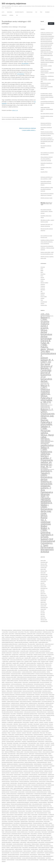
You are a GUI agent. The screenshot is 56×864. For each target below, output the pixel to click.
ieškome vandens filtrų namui (33, 640)
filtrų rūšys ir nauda (46, 645)
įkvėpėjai (45, 551)
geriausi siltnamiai (49, 727)
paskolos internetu (11, 698)
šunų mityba (12, 739)
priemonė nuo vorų (33, 666)
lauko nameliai (5, 746)
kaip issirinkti (4, 729)
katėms (37, 720)
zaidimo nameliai (18, 849)
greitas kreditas (36, 698)
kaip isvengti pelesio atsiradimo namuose (37, 670)
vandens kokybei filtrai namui (8, 642)
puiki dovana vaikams (16, 671)
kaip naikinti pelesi (12, 753)
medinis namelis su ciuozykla (13, 701)
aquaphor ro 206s (20, 664)
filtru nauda (48, 732)
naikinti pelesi (31, 753)
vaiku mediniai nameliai (45, 840)
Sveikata (42, 298)
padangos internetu (15, 703)
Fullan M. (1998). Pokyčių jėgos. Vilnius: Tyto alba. (47, 347)
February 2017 (44, 595)
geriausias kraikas (10, 741)
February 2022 (44, 571)
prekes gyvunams (10, 720)
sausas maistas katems (45, 717)
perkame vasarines (40, 783)
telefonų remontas (41, 666)
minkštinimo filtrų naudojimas (36, 631)
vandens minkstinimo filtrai (30, 664)
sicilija (11, 788)
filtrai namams (23, 638)
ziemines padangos (15, 706)
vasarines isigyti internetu (43, 779)
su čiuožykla (46, 746)
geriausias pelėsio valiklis (12, 670)
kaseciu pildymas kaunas (14, 757)
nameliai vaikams (12, 746)
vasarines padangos (6, 706)
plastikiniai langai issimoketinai (46, 404)
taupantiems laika (43, 772)
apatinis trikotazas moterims (30, 762)
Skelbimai (47, 12)
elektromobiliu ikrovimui (42, 711)
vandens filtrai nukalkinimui (20, 633)
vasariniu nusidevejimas (24, 781)
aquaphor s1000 (5, 659)
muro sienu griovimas (11, 758)
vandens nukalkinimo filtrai (45, 649)
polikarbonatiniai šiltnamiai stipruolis (36, 687)
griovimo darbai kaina (22, 760)
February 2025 (44, 564)
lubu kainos (37, 694)
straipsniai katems (22, 696)
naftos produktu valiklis (18, 788)
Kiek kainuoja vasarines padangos (13, 710)
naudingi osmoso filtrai (10, 637)
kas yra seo (48, 666)
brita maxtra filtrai (32, 743)
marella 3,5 (9, 837)
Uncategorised (44, 301)
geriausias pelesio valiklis (34, 682)
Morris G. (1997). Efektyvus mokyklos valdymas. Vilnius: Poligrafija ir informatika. (46, 392)
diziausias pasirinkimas (7, 778)
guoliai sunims (5, 717)
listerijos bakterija (9, 689)
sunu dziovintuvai (21, 717)
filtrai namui (29, 645)
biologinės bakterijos (19, 734)
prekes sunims (5, 727)
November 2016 (44, 597)
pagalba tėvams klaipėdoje (12, 764)
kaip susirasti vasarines (22, 783)
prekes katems (49, 725)
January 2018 (43, 586)
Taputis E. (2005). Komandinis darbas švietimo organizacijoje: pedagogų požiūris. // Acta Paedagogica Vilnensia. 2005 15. (47, 485)
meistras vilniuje (41, 713)
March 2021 (43, 572)
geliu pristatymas (31, 760)
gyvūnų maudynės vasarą (22, 831)
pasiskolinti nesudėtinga (37, 790)
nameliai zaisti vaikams (25, 755)
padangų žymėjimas (17, 630)
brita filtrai (11, 835)
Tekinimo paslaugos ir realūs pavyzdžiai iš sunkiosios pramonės (47, 189)
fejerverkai (29, 732)
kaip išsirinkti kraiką (47, 833)
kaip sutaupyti (36, 724)
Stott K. (48, 470)
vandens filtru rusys (20, 658)
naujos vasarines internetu (23, 779)
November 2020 (44, 576)
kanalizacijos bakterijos (38, 734)
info (43, 718)
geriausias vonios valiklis (11, 677)
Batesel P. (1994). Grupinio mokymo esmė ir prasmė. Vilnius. (45, 323)
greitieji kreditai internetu (42, 791)
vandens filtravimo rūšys (40, 630)
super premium (5, 715)
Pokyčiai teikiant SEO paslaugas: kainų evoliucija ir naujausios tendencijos (46, 48)
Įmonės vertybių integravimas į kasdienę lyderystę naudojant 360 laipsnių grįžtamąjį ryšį (47, 38)
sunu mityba (30, 724)
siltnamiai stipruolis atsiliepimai (21, 687)
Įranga (42, 281)
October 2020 (43, 578)
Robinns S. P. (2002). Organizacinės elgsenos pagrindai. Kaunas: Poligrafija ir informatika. (48, 417)
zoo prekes (24, 744)
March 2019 (43, 584)
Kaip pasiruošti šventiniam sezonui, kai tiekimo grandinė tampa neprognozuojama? (47, 43)
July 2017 (42, 590)
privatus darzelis (17, 692)
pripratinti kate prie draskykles (40, 793)
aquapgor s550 (51, 658)
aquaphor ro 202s (12, 664)
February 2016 (44, 604)
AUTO (3, 12)
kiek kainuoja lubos (30, 694)
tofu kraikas (29, 718)
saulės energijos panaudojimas (45, 442)
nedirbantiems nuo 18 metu (39, 786)
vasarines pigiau (17, 774)
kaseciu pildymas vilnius (6, 851)
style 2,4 (5, 744)
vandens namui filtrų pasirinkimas (21, 642)
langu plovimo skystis (40, 704)
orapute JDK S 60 (36, 758)
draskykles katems (32, 699)
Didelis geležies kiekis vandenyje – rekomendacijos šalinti (47, 109)
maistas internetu (37, 731)
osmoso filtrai (5, 631)
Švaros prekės (44, 296)
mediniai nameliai (39, 744)
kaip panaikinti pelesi (33, 847)
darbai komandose (46, 333)
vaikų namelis (47, 744)
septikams (31, 757)
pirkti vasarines (51, 776)
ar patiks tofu (10, 722)
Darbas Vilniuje (8, 748)
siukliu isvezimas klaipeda (32, 842)
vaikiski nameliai (27, 746)
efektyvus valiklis (19, 751)
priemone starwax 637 (37, 750)
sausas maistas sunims (37, 718)
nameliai (52, 744)
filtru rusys (4, 743)
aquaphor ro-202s (28, 661)
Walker (44, 526)
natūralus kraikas (23, 835)
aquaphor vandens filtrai (7, 652)
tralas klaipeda (41, 748)
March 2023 (43, 569)
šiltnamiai (46, 736)
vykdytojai (45, 521)
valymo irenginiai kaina (10, 767)
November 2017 (44, 588)
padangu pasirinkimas (20, 708)
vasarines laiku (27, 772)
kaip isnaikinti (4, 753)
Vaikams (42, 303)
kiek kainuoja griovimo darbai (41, 753)
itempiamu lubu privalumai (26, 692)
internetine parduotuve (12, 725)
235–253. (45, 314)
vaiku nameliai (35, 746)
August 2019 (43, 581)
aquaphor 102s (5, 664)
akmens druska (34, 788)
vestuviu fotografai (5, 852)
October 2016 (43, 598)
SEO (36, 12)
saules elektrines (45, 440)
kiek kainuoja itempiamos (20, 694)
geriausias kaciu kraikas (16, 673)
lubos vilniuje (51, 694)
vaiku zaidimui (30, 689)
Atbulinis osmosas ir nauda (46, 198)
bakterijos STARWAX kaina (10, 751)
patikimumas (29, 758)
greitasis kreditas (28, 698)
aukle (3, 767)
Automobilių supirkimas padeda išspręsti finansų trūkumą (46, 183)
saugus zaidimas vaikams (41, 685)
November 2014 (44, 621)
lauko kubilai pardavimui (23, 666)
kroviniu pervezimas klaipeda (31, 748)
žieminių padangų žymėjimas (28, 630)
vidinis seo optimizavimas (28, 684)
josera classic (25, 682)
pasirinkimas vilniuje (46, 691)
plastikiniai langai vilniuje (45, 406)
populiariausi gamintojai (11, 784)
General (11, 15)
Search (42, 21)
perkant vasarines (50, 781)
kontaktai (32, 722)
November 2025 (44, 562)
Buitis (42, 272)
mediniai (14, 838)
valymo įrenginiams (24, 757)
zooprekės (24, 741)
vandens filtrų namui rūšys (45, 640)
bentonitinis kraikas (22, 718)
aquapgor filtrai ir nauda (32, 656)
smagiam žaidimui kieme (27, 671)
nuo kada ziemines (11, 687)
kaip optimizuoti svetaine (39, 684)
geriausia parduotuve (41, 817)
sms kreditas (48, 786)
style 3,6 (10, 744)
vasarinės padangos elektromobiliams (19, 678)
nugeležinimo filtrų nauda (28, 647)
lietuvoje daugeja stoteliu (42, 677)
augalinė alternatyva (18, 722)
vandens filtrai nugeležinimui (40, 647)
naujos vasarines (9, 774)
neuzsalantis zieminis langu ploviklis (18, 704)
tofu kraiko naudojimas (43, 814)
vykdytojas (46, 523)
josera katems (36, 715)
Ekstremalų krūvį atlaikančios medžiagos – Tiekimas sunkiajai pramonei (47, 247)
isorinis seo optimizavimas (16, 684)
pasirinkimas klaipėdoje (47, 764)
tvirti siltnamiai (23, 729)
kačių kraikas (25, 739)
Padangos (43, 284)
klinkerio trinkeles (17, 750)
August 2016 (43, 600)
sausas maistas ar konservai (25, 701)
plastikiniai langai (44, 403)
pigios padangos (41, 703)
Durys (42, 275)
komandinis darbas (46, 379)
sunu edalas (18, 715)
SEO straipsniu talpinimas (7, 630)
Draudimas (9, 12)
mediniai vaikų (20, 838)
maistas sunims (12, 738)
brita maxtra (39, 835)
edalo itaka (15, 724)
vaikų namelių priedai (43, 849)
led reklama (51, 729)
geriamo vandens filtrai (31, 663)
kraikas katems (41, 741)
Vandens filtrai (44, 305)
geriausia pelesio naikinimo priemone (39, 784)
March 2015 (43, 618)
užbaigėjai (45, 498)
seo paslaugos (25, 63)
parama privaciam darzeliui (28, 691)
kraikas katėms (32, 739)
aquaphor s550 (23, 663)
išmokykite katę (20, 713)
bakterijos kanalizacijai (30, 685)
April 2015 (43, 616)
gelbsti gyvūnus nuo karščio (41, 738)
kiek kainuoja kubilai (42, 675)
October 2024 (43, 567)
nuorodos (46, 722)
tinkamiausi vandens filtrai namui (43, 638)
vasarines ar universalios (28, 771)
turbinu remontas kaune (12, 696)
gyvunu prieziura (18, 720)
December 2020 (44, 574)
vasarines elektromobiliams (34, 776)
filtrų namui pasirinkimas (45, 637)
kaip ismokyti (27, 727)
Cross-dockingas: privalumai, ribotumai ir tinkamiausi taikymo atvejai (47, 103)
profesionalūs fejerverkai (32, 741)
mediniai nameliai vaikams (33, 767)
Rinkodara (43, 289)
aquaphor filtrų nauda (14, 656)
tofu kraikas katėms (31, 744)
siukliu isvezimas (9, 750)
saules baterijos (45, 438)
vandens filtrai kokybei (31, 638)
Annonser (4, 15)
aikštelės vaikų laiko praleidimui (39, 671)
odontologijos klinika (50, 713)
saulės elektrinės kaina (47, 441)
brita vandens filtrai (32, 736)
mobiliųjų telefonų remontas (16, 675)
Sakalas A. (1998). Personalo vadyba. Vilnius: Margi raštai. (47, 431)
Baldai (42, 270)
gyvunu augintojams (27, 720)
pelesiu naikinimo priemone (22, 753)
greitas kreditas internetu (45, 698)
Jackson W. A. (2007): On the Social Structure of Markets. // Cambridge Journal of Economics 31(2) (47, 368)
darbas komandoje (46, 337)
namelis (38, 840)
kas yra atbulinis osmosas (28, 635)
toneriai (46, 755)
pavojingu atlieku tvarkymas (11, 760)
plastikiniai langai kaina (45, 405)
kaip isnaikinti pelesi (10, 786)
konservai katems (5, 718)
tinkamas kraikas (48, 741)
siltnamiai (4, 696)
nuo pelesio (52, 765)
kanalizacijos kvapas (28, 734)
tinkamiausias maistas (28, 731)
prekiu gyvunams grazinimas (30, 711)
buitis (8, 685)
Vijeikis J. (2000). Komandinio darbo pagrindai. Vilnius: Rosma (46, 511)
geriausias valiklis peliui (24, 680)
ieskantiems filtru (35, 732)
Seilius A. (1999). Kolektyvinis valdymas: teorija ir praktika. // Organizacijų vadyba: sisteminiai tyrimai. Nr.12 (47, 457)
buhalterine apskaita (17, 691)
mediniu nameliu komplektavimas (37, 755)
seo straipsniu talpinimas (45, 651)
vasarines (21, 772)
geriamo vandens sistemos (13, 651)
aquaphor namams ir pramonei (40, 654)
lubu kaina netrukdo (37, 692)
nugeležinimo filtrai (41, 664)
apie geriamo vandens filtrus (16, 635)
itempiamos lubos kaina (10, 694)
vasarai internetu (5, 783)
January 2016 (43, 605)
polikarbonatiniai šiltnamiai (13, 729)
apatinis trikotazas (39, 760)
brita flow (14, 744)
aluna (38, 743)
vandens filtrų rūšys (40, 644)
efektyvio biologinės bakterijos (12, 736)
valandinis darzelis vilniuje (27, 715)
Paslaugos (43, 286)
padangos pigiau (23, 706)
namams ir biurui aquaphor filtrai (30, 659)
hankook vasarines (6, 776)
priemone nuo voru (13, 666)
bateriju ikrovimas (22, 758)
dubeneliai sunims (13, 717)
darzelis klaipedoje (5, 857)
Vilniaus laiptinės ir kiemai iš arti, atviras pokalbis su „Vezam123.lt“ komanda (47, 158)
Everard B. (46, 340)
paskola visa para (28, 786)
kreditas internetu (13, 699)
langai (42, 382)
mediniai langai (46, 382)
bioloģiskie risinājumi (38, 689)
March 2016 (43, 602)
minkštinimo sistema (47, 631)
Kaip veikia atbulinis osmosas (47, 113)
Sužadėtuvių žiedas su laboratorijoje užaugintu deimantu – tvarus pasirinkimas (47, 241)
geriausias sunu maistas (21, 738)
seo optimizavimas (26, 117)
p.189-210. (46, 402)
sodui (26, 736)
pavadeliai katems (33, 725)
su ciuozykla (40, 746)
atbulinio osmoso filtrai (34, 651)
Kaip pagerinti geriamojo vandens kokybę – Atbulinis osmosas (46, 211)
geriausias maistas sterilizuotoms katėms (44, 673)
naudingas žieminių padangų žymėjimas (36, 678)
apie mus (36, 722)
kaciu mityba (13, 713)
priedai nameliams (45, 837)
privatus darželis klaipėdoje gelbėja (26, 764)
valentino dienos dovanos (18, 762)
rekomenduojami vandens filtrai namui (9, 644)
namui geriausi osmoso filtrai (21, 645)
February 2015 (44, 619)
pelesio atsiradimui (26, 784)
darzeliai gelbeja (38, 691)
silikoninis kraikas (13, 718)
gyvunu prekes (36, 696)
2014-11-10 (15, 110)
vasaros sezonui (42, 781)
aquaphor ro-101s (35, 658)
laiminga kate (29, 696)
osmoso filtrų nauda (13, 631)
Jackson (44, 357)
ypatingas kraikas (34, 727)
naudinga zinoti (51, 774)
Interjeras (43, 279)
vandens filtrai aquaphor (40, 652)
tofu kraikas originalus (18, 711)
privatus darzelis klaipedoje (21, 767)
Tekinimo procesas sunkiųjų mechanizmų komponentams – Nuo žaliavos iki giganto (47, 133)
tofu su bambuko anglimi (48, 710)
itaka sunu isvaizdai (23, 724)
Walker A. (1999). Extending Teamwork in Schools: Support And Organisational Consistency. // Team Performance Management (48, 539)
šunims (33, 720)
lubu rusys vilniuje (44, 694)
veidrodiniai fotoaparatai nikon (44, 788)
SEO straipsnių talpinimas (14, 3)
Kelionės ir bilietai (19, 12)
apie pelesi (19, 784)
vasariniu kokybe (25, 774)
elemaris (19, 744)
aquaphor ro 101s (48, 663)
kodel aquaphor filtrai (42, 659)
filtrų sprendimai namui (21, 640)
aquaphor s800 (28, 658)
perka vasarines (14, 776)
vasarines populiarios (42, 774)
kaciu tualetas (36, 717)
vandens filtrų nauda (31, 633)
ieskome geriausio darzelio (7, 692)
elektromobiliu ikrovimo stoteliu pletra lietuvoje (26, 677)
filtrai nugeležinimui (50, 630)
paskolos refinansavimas (23, 699)
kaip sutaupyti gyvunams (42, 812)
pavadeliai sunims (42, 725)
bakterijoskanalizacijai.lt (42, 762)
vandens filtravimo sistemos (33, 637)
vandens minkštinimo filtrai (16, 647)
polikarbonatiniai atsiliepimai (32, 729)
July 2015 (42, 611)
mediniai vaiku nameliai (14, 755)
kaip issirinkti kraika (31, 738)
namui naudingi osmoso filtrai (40, 635)
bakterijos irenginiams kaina (17, 845)
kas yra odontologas (23, 743)
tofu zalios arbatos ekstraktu (7, 711)
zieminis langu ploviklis (30, 704)
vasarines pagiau (13, 779)
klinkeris (40, 751)
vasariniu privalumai (44, 778)
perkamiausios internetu (16, 833)
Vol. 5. (44, 519)
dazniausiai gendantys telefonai (28, 673)
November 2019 (44, 579)
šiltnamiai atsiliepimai (43, 729)
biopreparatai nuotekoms (27, 750)
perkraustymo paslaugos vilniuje (30, 713)
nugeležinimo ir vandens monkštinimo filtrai (30, 649)
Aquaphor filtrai (44, 171)
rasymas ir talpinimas (38, 771)
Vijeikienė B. (46, 502)
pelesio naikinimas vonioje (48, 751)
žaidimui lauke (20, 746)
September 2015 (44, 607)
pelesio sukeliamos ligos (19, 786)
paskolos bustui (50, 711)
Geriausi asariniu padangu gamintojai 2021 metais (31, 710)
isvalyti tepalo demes (36, 701)
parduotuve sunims (24, 769)
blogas (9, 732)
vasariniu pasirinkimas (23, 776)
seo (20, 117)
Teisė (41, 12)
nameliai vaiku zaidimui (6, 842)
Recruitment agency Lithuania (19, 748)
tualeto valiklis (37, 757)
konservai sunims (29, 717)
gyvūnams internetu (40, 739)
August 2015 (43, 609)
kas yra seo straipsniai (44, 682)
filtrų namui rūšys (31, 644)
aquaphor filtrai (16, 652)
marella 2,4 (47, 743)
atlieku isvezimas (43, 767)
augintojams (4, 732)
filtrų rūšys (26, 631)
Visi (17, 15)
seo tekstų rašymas (16, 119)
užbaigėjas (46, 500)
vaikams (11, 685)
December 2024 (44, 565)
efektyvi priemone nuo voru (35, 680)
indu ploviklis (4, 854)
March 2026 (43, 560)
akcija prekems (42, 727)
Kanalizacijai (29, 12)
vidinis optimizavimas (44, 696)
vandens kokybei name (43, 642)
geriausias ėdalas (45, 731)
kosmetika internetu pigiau (7, 762)
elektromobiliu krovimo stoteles (35, 805)
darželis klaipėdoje (37, 764)
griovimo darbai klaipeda (18, 844)
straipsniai (13, 732)
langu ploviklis (49, 704)
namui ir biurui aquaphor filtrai (16, 659)
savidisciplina (47, 445)
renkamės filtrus (19, 731)
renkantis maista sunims (7, 790)
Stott (43, 470)
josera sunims (43, 715)
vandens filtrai (5, 651)
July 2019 (42, 583)
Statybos (42, 294)
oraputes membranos (45, 758)
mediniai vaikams (49, 838)
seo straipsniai (8, 119)
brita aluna (42, 743)
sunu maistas (12, 715)
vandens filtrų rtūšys (33, 642)
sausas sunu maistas (13, 727)
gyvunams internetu (44, 724)
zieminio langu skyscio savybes (20, 689)
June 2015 (43, 612)
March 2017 (43, 593)
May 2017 (43, 591)
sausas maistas (19, 739)
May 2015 (43, 614)
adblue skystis (9, 691)
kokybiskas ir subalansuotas (23, 725)
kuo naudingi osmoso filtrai (20, 637)
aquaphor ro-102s (43, 658)
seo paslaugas (20, 73)
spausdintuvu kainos (45, 757)
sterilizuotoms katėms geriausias (30, 675)
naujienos (41, 722)
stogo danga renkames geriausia (31, 751)
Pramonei (43, 288)
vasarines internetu (6, 772)
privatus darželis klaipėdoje (15, 765)
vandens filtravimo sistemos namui (9, 640)
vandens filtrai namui (15, 638)
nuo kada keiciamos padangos (42, 706)
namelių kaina (27, 838)
